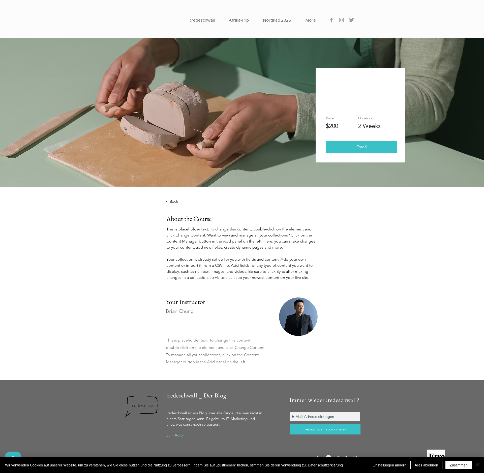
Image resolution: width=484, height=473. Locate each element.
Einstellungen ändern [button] (389, 464)
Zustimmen (459, 464)
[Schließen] (478, 465)
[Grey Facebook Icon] (331, 20)
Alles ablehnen (426, 464)
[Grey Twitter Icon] (351, 20)
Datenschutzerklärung (325, 464)
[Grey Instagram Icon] (341, 20)
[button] (361, 147)
